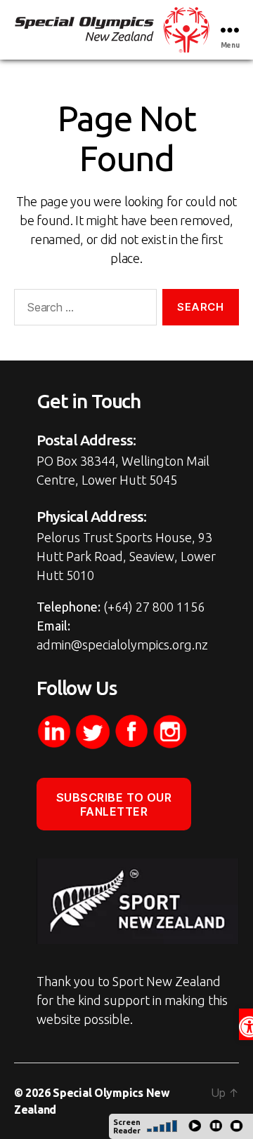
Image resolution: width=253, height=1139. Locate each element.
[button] (246, 1024)
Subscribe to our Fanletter (114, 804)
